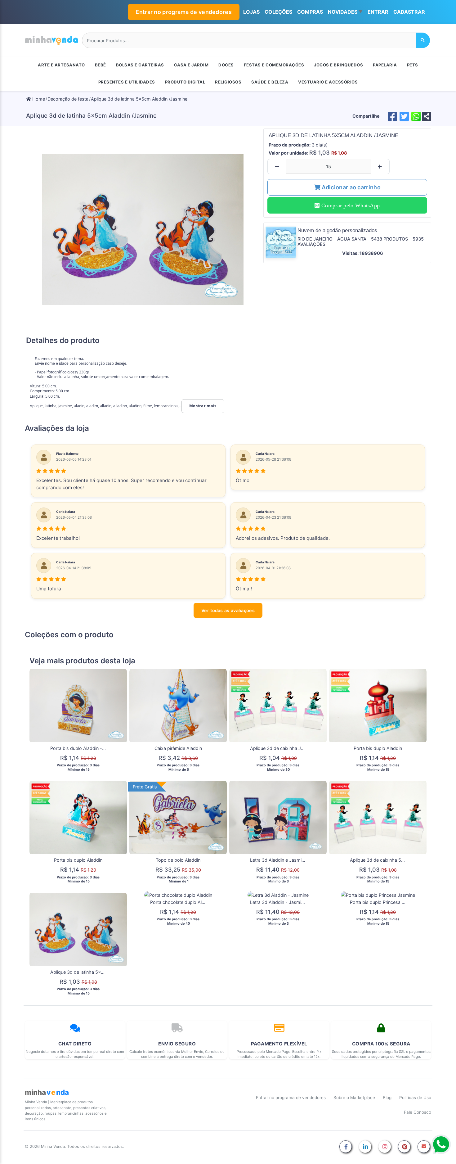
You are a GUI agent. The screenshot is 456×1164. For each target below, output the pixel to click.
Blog (387, 1097)
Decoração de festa (67, 99)
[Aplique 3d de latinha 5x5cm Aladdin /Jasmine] (143, 229)
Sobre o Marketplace (354, 1097)
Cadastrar (409, 12)
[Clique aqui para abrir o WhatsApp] (441, 1144)
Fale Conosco (417, 1112)
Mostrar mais (203, 405)
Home (38, 99)
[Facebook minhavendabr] (345, 1147)
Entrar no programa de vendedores (184, 12)
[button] (345, 12)
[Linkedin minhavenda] (365, 1147)
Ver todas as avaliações (228, 610)
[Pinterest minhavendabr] (404, 1147)
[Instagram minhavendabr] (385, 1147)
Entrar (378, 12)
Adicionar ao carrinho (350, 187)
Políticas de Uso (415, 1097)
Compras (310, 12)
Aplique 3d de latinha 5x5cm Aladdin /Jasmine (139, 99)
